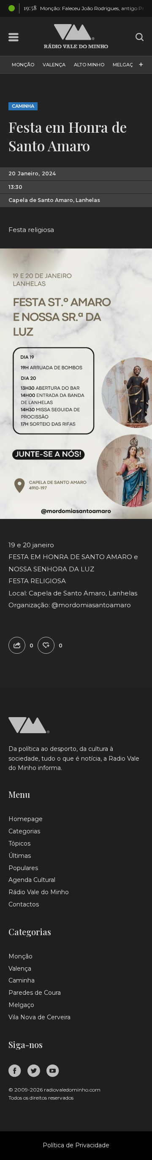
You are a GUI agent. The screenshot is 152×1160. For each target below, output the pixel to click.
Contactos (23, 904)
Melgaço (125, 65)
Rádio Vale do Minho (38, 892)
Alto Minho (89, 65)
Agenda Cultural (31, 880)
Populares (23, 868)
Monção (23, 65)
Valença (54, 65)
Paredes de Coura (34, 992)
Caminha (23, 106)
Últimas (19, 856)
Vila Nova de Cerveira (39, 1017)
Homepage (25, 819)
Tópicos (19, 843)
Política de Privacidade (76, 1145)
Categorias (24, 831)
